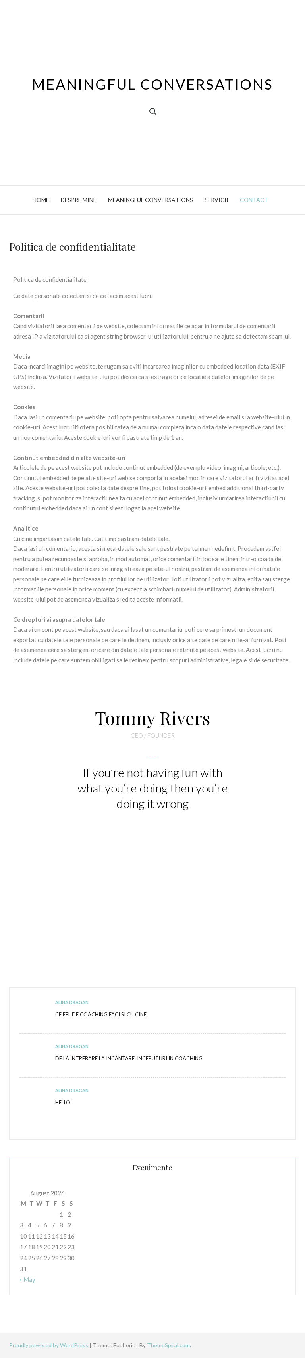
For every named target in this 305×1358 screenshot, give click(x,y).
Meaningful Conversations (152, 84)
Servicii (216, 199)
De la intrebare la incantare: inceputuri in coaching (129, 1058)
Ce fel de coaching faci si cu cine (101, 1014)
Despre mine (79, 199)
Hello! (63, 1102)
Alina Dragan (72, 1002)
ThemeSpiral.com (168, 1345)
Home (41, 199)
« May (27, 1279)
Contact (254, 199)
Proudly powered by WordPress (49, 1345)
